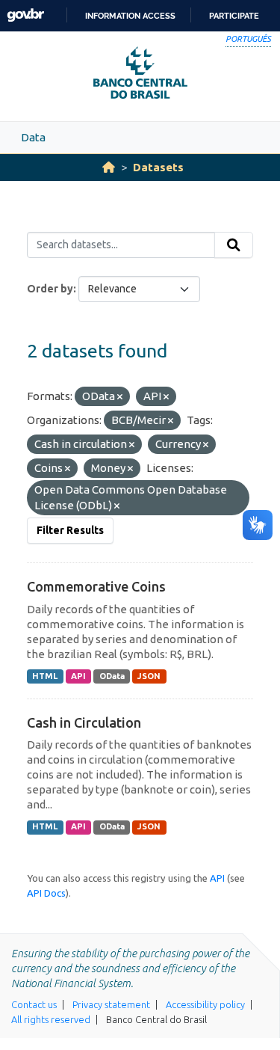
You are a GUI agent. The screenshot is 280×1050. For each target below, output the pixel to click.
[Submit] (233, 245)
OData (112, 676)
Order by (50, 289)
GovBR (25, 15)
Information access (130, 15)
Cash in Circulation (84, 722)
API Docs (46, 893)
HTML (44, 676)
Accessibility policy (205, 1004)
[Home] (108, 167)
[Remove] (119, 397)
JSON (149, 676)
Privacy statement (111, 1004)
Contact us (34, 1004)
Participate (234, 15)
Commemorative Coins (96, 586)
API (78, 676)
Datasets (158, 167)
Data (33, 137)
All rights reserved (50, 1019)
